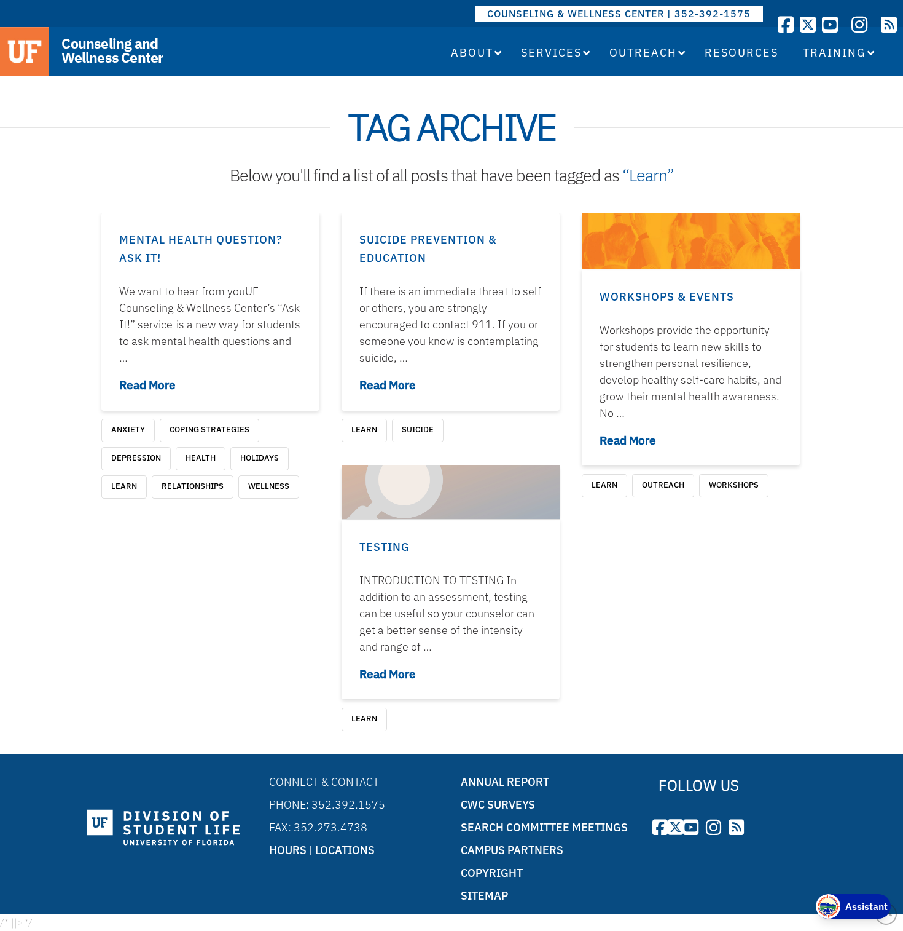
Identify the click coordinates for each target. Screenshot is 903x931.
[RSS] (889, 24)
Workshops (734, 485)
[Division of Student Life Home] (163, 828)
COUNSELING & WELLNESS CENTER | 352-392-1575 (619, 13)
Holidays (259, 458)
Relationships (193, 486)
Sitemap (484, 896)
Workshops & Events (667, 297)
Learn (124, 486)
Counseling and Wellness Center (112, 50)
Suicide (418, 429)
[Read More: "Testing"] (451, 492)
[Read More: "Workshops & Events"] (691, 241)
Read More (147, 385)
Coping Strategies (209, 429)
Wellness (268, 486)
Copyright (492, 873)
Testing (384, 547)
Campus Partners (512, 850)
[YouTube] (830, 24)
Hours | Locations (322, 850)
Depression (136, 458)
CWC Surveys (498, 805)
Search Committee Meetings (544, 827)
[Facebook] (786, 24)
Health (201, 458)
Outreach (663, 485)
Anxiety (128, 429)
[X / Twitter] (808, 24)
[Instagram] (859, 24)
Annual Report (505, 782)
